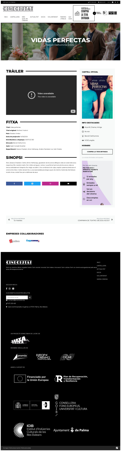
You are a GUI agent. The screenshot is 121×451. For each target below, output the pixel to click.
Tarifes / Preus (63, 18)
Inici (6, 17)
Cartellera (14, 17)
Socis (99, 272)
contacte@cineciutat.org (16, 300)
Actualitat (34, 17)
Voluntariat (53, 17)
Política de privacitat (14, 448)
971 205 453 (93, 2)
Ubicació (102, 2)
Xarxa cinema (102, 279)
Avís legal (5, 448)
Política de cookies (26, 448)
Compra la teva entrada (97, 152)
